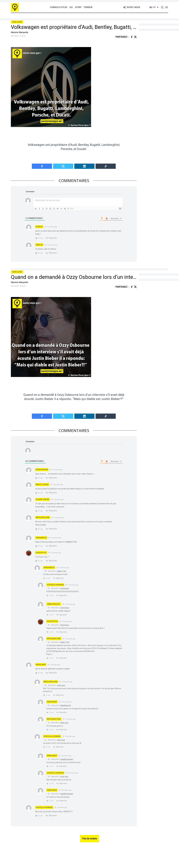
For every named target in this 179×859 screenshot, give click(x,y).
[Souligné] (43, 208)
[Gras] (35, 208)
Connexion (29, 192)
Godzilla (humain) (66, 759)
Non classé (17, 22)
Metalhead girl (65, 705)
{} (68, 208)
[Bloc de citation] (57, 208)
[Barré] (46, 208)
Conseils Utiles (58, 7)
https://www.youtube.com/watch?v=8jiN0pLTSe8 (56, 542)
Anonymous (64, 588)
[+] (72, 208)
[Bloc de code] (61, 208)
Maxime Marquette (19, 32)
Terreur (88, 7)
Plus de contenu (89, 838)
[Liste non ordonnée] (54, 208)
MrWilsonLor (53, 604)
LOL (71, 7)
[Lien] (65, 208)
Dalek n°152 (61, 571)
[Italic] (39, 208)
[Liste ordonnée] (50, 208)
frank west (61, 685)
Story (78, 7)
